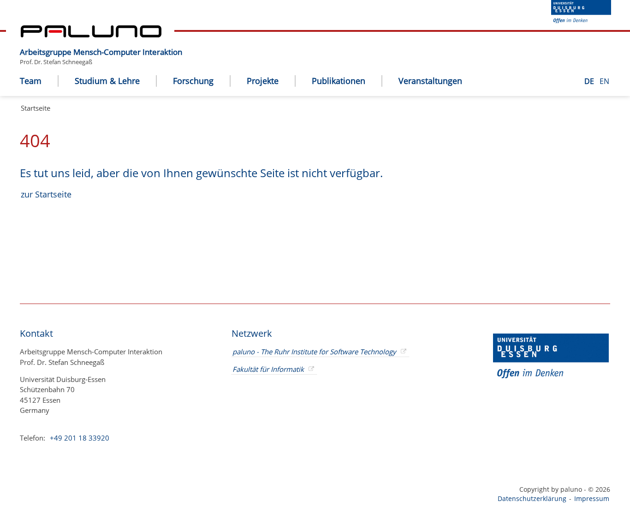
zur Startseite (46, 194)
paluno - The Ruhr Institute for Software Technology (314, 351)
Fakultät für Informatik (268, 369)
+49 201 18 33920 (78, 437)
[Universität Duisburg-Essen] (581, 20)
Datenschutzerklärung (532, 498)
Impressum (591, 498)
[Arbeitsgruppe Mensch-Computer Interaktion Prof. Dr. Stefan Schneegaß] (187, 44)
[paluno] (91, 34)
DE (590, 81)
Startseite (35, 108)
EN (604, 81)
